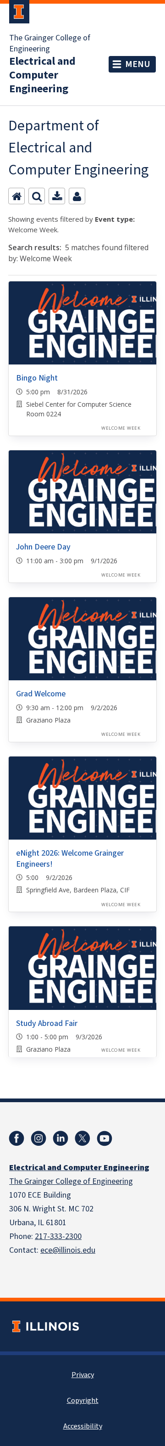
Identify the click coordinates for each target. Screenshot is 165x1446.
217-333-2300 (58, 1236)
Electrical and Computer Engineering (42, 75)
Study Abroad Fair (46, 1023)
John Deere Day (43, 547)
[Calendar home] (16, 196)
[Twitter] (82, 1138)
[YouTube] (104, 1138)
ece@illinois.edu (67, 1250)
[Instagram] (38, 1138)
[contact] (77, 196)
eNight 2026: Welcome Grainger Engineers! (70, 858)
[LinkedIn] (60, 1138)
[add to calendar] (57, 196)
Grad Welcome (41, 694)
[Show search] (36, 196)
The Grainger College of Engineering (49, 44)
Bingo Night (37, 378)
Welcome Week (120, 428)
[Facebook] (16, 1138)
